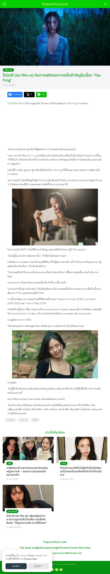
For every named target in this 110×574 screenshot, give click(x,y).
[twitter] (52, 569)
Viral (64, 463)
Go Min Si (10, 420)
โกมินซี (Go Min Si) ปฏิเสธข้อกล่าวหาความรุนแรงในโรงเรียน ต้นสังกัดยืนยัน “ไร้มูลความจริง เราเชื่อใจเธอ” (26, 519)
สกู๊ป (9, 463)
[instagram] (56, 569)
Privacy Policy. (30, 559)
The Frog (32, 155)
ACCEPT (16, 566)
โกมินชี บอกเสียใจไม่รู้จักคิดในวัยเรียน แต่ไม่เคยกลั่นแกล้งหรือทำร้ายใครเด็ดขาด (81, 471)
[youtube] (61, 569)
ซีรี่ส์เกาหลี (8, 70)
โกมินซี (10, 103)
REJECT (38, 566)
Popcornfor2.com (55, 4)
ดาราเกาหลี (12, 511)
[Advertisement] (55, 126)
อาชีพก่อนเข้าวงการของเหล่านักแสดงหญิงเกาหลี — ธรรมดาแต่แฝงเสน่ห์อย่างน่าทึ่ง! (27, 471)
